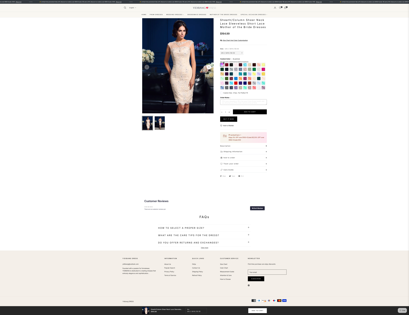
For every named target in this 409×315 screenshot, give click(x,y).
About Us (167, 264)
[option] (178, 65)
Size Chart (223, 264)
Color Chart (224, 268)
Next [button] (209, 67)
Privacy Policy (169, 271)
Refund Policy (197, 275)
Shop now (98, 2)
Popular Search (169, 268)
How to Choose (225, 279)
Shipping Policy (197, 271)
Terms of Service (170, 275)
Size (188, 309)
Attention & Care (226, 275)
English (131, 8)
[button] (125, 8)
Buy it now (229, 119)
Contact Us (196, 268)
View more (204, 248)
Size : (229, 49)
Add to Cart (257, 310)
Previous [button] (147, 67)
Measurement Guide (227, 271)
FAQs (194, 264)
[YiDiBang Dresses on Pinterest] (249, 285)
